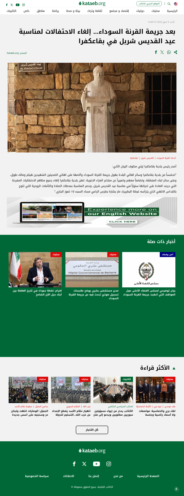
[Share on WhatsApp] (169, 53)
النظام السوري (73, 406)
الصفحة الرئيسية (148, 476)
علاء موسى (169, 406)
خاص (26, 11)
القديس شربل (147, 158)
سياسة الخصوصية (37, 476)
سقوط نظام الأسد (23, 406)
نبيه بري (157, 406)
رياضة (55, 11)
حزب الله (87, 406)
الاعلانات (68, 476)
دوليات (140, 11)
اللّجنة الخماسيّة (143, 406)
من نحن (118, 476)
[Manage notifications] (176, 489)
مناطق (41, 11)
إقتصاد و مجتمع (119, 11)
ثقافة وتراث (94, 11)
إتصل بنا (93, 476)
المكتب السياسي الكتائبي (120, 406)
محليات (155, 11)
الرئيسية (172, 11)
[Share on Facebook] (156, 53)
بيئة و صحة (73, 11)
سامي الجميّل (41, 406)
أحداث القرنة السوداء (166, 158)
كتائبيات (11, 11)
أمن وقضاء (167, 255)
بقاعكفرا (134, 158)
